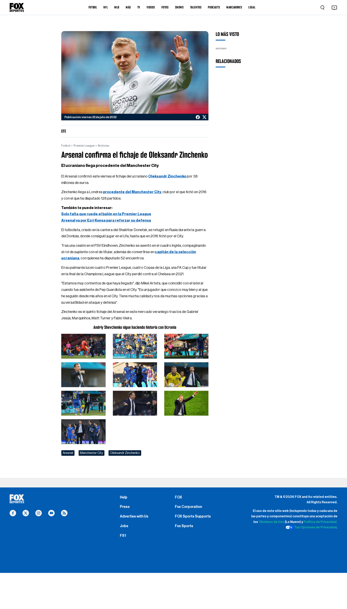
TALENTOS (196, 7)
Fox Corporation (188, 507)
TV (138, 7)
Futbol (65, 145)
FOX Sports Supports (193, 516)
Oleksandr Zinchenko (125, 453)
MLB (116, 7)
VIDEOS (151, 7)
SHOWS (179, 7)
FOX (178, 497)
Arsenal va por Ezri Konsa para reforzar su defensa (106, 220)
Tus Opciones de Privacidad (315, 527)
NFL (105, 7)
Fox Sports (184, 526)
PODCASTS (214, 7)
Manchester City (91, 453)
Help (123, 497)
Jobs (124, 526)
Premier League (84, 145)
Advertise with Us (134, 516)
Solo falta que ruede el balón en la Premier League (106, 214)
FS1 (123, 535)
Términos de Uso (271, 522)
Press (125, 507)
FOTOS (165, 7)
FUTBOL (93, 7)
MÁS (128, 7)
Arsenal (68, 453)
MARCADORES (234, 7)
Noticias (103, 145)
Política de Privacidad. (320, 522)
